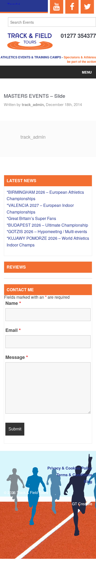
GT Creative (82, 503)
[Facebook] (72, 7)
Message (16, 357)
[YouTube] (56, 7)
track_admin (33, 136)
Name (13, 303)
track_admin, (34, 104)
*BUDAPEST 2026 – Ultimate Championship (47, 225)
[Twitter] (87, 7)
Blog (88, 481)
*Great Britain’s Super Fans (31, 218)
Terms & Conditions (74, 474)
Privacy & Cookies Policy (69, 468)
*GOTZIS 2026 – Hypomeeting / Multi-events (47, 231)
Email (13, 330)
